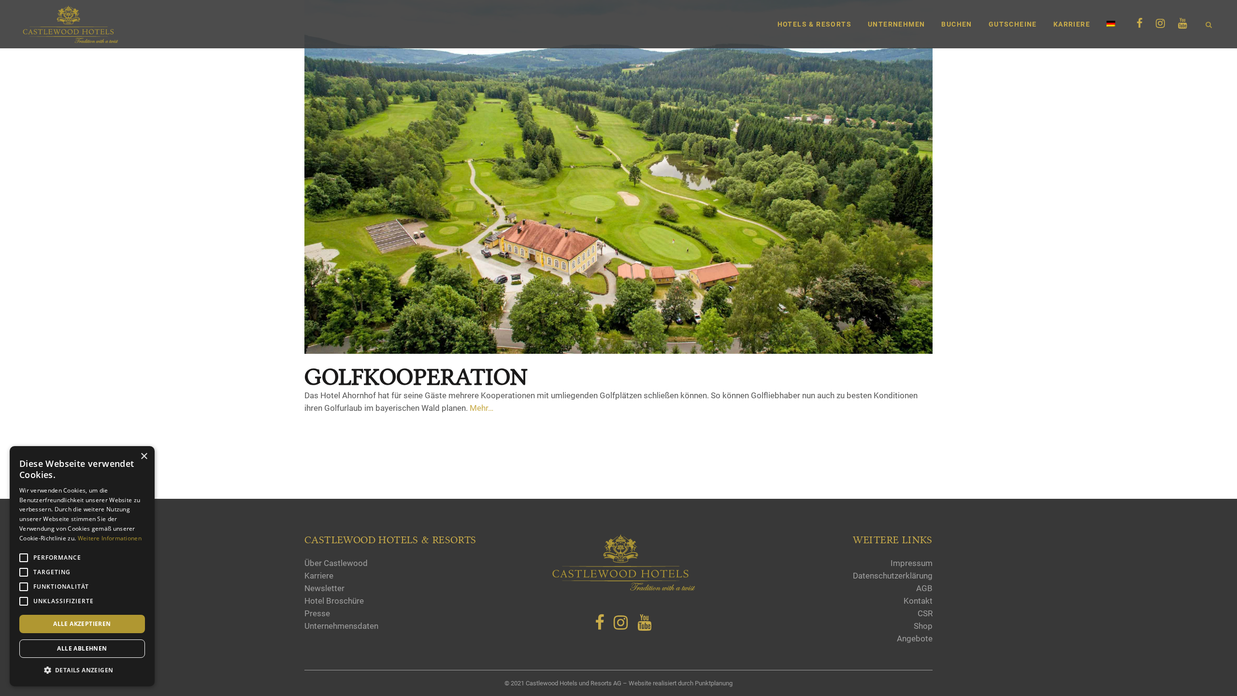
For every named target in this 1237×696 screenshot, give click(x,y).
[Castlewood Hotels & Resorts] (623, 589)
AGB (924, 588)
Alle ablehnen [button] (82, 648)
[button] (82, 670)
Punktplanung (714, 683)
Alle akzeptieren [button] (82, 624)
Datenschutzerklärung (893, 575)
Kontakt (918, 601)
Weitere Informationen (110, 538)
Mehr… (481, 408)
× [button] (143, 456)
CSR (925, 613)
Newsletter (324, 588)
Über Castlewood (336, 563)
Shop (923, 626)
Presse (317, 613)
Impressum (912, 563)
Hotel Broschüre (334, 601)
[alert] (82, 566)
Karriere (318, 575)
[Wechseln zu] (1111, 24)
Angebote (915, 638)
